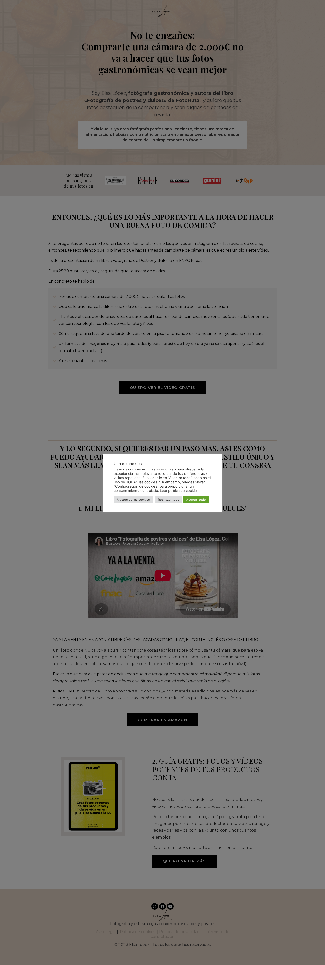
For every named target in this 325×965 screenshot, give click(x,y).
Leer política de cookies (179, 491)
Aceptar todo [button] (196, 499)
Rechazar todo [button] (168, 499)
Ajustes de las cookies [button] (133, 499)
